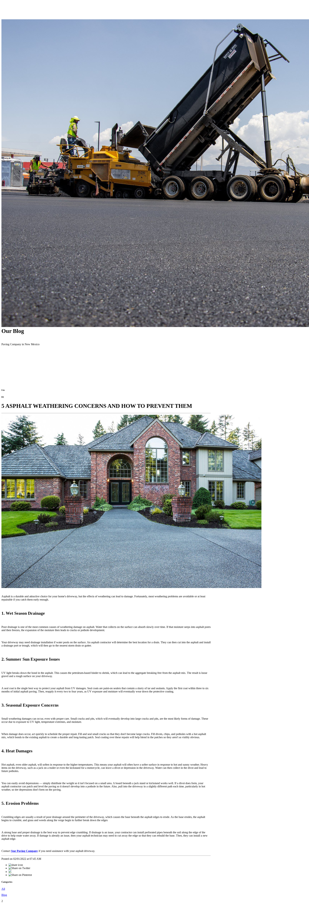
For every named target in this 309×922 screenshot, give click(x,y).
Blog (4, 894)
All (3, 888)
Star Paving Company (24, 850)
